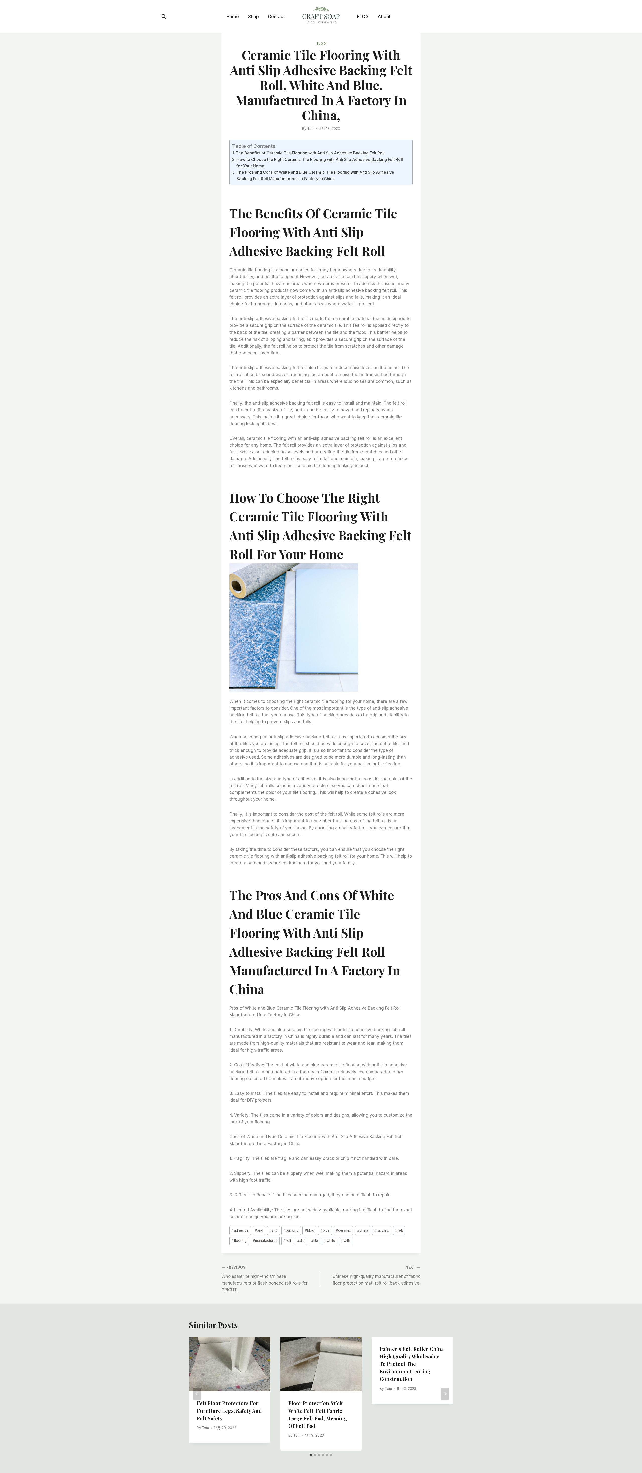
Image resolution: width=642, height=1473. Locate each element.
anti (273, 1230)
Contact (276, 16)
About (384, 16)
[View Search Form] (163, 16)
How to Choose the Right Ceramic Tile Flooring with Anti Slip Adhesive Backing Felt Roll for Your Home (319, 162)
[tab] (311, 1455)
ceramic (343, 1230)
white (329, 1241)
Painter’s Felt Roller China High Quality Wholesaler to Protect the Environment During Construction (412, 1363)
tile (314, 1241)
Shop (253, 16)
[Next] (445, 1394)
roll (287, 1241)
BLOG (363, 16)
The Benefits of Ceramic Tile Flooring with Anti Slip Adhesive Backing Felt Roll (310, 152)
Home (232, 16)
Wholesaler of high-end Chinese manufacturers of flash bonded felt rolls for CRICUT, (264, 1278)
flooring (239, 1241)
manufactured (265, 1241)
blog (309, 1230)
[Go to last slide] (197, 1394)
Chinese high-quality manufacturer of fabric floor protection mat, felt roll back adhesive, (376, 1275)
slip (301, 1241)
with (345, 1241)
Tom (310, 129)
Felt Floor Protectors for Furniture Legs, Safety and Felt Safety (229, 1411)
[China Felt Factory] (321, 16)
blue (325, 1230)
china (362, 1230)
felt (399, 1230)
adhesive (240, 1230)
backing (291, 1230)
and (259, 1230)
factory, (381, 1230)
